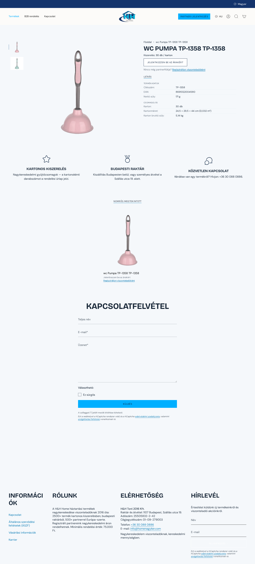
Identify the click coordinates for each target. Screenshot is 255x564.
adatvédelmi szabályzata (147, 416)
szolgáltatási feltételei (89, 419)
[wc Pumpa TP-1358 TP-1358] (127, 239)
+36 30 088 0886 (142, 524)
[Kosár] (244, 16)
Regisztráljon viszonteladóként (188, 69)
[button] (14, 16)
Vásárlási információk (22, 532)
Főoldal (148, 42)
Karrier (13, 540)
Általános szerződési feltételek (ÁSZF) (22, 523)
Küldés (127, 403)
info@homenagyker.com (145, 528)
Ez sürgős (89, 395)
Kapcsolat (15, 515)
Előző (26, 90)
